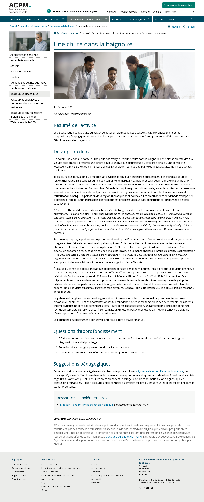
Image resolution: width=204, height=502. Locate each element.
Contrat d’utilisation (50, 464)
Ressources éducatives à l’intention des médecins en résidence (26, 103)
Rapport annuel (19, 475)
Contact (94, 464)
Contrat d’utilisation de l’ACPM (124, 436)
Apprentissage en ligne (24, 54)
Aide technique (48, 479)
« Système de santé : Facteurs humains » (159, 371)
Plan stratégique (19, 479)
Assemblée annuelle (22, 60)
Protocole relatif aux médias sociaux (57, 475)
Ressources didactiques (62, 25)
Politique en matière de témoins (55, 486)
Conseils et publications (43, 19)
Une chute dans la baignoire (92, 25)
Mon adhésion (164, 19)
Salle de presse (98, 468)
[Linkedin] (144, 488)
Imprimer (176, 26)
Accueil (16, 19)
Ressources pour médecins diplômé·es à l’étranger (26, 114)
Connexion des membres (179, 5)
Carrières (95, 471)
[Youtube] (148, 488)
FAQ (43, 482)
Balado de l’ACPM (20, 71)
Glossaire (45, 490)
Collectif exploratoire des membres (107, 475)
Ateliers (14, 66)
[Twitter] (140, 488)
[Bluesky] (152, 488)
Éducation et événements (86, 19)
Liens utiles (96, 482)
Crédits (14, 77)
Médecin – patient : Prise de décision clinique (86, 404)
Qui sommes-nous (20, 464)
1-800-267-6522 (173, 480)
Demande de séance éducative (28, 82)
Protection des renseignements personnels (60, 468)
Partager (190, 26)
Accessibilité (97, 479)
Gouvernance (18, 471)
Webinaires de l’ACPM (23, 122)
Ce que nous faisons (21, 468)
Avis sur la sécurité (49, 471)
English (157, 11)
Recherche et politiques (128, 19)
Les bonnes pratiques (23, 88)
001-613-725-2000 (169, 482)
